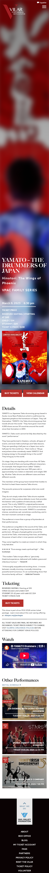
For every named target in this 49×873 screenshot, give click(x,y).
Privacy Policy (24, 857)
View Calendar (35, 393)
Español (43, 3)
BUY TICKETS (12, 603)
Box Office (24, 836)
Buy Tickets (12, 393)
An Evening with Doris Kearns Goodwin (26, 709)
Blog (24, 840)
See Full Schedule (10, 685)
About (24, 831)
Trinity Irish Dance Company (26, 779)
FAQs (24, 849)
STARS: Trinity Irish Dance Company (28, 744)
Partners (24, 853)
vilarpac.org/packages (14, 615)
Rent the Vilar (24, 862)
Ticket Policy (25, 866)
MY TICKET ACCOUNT (24, 844)
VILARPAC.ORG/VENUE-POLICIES (20, 628)
